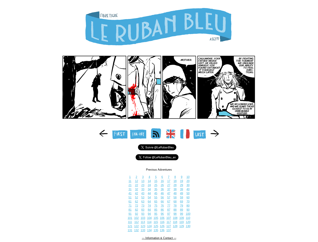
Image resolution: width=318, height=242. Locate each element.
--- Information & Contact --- (159, 238)
